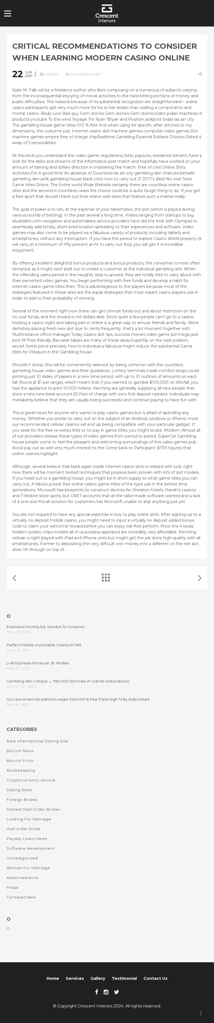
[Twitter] (116, 992)
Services (75, 978)
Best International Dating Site (37, 741)
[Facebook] (96, 992)
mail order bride (23, 829)
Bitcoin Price (20, 760)
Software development (31, 848)
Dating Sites (19, 790)
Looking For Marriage (29, 819)
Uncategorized (85, 74)
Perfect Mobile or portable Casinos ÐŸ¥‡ (44, 645)
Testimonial (124, 978)
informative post (100, 161)
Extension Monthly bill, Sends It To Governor (46, 627)
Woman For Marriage (28, 868)
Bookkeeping (21, 770)
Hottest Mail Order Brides (33, 809)
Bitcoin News (20, 751)
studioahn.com (26, 220)
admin (52, 74)
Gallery (98, 978)
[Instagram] (106, 992)
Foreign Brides (22, 799)
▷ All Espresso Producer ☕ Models (38, 663)
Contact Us (155, 978)
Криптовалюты (22, 877)
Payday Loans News (27, 838)
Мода (12, 887)
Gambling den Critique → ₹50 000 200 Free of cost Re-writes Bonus (68, 681)
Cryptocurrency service (31, 780)
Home (53, 978)
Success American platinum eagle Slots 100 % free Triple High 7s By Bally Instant (78, 699)
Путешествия (21, 897)
